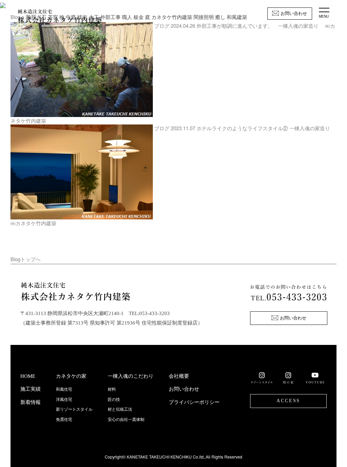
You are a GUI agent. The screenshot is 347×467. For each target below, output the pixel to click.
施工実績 (30, 389)
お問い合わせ (294, 13)
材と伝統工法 (120, 409)
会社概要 (179, 376)
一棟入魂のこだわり (131, 376)
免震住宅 (64, 419)
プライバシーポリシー (194, 402)
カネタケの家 (71, 376)
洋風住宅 (64, 399)
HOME (27, 376)
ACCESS (288, 400)
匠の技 (114, 399)
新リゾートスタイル (74, 409)
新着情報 (30, 402)
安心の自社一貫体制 (126, 419)
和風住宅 (64, 389)
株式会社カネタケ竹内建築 (59, 16)
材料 (112, 389)
